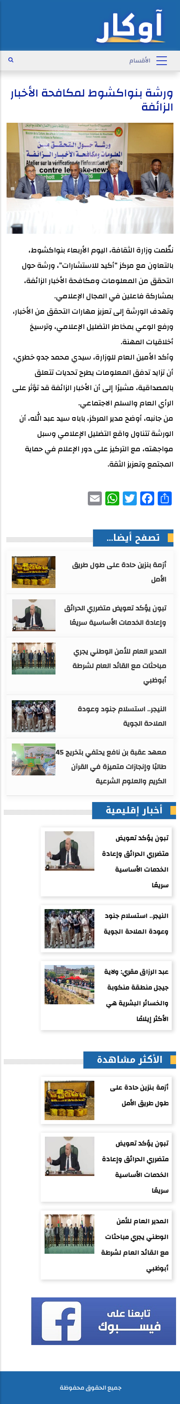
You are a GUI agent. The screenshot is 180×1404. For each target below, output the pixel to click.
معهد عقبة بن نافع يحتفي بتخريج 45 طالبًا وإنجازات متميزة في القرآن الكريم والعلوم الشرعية (110, 767)
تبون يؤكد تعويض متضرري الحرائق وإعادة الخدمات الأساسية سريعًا (115, 615)
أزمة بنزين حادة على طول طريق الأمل (119, 572)
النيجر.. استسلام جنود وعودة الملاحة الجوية (122, 716)
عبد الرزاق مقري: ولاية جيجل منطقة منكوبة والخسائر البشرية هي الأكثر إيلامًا (136, 995)
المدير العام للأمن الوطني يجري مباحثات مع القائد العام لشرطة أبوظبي (119, 666)
